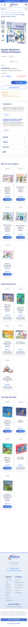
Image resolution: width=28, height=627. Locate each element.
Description (7, 104)
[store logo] (14, 5)
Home (2, 13)
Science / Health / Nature (10, 13)
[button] (3, 26)
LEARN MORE (25, 1)
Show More (6, 114)
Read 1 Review (13, 68)
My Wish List (9, 600)
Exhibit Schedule (19, 582)
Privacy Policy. (22, 615)
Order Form (8, 598)
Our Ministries (18, 593)
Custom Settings (13, 623)
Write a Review (17, 70)
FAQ (7, 582)
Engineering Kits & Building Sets (12, 14)
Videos (5, 142)
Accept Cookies (14, 620)
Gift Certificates (19, 587)
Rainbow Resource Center (14, 557)
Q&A (4, 152)
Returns (8, 595)
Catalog (17, 590)
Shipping (8, 593)
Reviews (6, 147)
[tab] (14, 104)
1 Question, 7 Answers (6, 70)
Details (5, 137)
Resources (8, 587)
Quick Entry (8, 590)
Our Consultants (19, 585)
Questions (8, 585)
